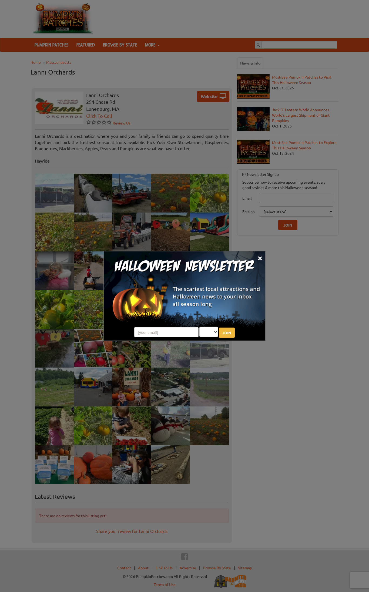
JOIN (226, 332)
